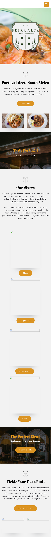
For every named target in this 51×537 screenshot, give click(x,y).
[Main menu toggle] (46, 4)
